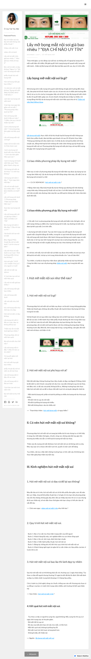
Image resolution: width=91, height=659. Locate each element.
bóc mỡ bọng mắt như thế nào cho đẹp (12, 309)
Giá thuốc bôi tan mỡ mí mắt (11, 234)
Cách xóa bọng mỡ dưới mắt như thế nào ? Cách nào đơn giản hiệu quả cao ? (12, 153)
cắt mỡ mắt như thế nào (11, 302)
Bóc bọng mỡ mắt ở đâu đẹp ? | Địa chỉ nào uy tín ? (12, 227)
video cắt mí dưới (10, 52)
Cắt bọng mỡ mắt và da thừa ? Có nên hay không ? (11, 171)
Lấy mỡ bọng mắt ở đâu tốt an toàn (11, 376)
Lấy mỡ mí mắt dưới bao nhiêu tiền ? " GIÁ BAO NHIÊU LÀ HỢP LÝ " (12, 189)
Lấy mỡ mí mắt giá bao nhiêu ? (12, 283)
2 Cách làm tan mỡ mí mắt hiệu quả (12, 277)
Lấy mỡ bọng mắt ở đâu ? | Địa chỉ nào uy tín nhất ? (11, 350)
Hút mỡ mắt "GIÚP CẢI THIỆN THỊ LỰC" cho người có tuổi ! (12, 263)
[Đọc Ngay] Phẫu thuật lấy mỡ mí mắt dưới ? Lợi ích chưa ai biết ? (11, 243)
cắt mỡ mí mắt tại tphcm (10, 271)
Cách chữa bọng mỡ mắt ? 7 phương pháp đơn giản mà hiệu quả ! (12, 130)
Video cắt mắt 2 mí (11, 48)
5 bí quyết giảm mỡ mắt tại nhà (11, 357)
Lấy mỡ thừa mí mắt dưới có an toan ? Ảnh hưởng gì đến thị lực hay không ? (12, 254)
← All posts (31, 654)
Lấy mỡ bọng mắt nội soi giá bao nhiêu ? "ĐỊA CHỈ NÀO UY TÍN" (11, 217)
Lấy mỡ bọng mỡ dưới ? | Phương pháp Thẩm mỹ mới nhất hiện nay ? (12, 200)
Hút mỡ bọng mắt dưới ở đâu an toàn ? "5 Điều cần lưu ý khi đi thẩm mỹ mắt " (12, 119)
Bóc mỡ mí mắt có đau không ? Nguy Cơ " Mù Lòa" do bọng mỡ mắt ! (12, 69)
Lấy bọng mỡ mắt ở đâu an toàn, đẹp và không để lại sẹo (11, 322)
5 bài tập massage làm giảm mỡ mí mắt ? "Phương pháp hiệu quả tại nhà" (12, 108)
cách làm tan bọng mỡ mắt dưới (12, 100)
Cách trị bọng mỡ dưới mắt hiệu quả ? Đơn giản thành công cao (12, 163)
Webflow (15, 405)
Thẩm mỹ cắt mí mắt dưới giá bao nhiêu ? (11, 330)
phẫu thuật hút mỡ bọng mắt (11, 76)
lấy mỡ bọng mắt (48, 54)
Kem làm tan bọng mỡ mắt (12, 209)
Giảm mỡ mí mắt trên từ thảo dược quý (12, 145)
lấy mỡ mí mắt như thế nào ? (12, 342)
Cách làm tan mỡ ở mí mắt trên (12, 388)
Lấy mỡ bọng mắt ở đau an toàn (11, 382)
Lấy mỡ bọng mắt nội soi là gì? (11, 138)
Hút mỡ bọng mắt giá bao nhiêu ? (12, 83)
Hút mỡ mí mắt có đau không (12, 315)
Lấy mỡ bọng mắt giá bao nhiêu (11, 290)
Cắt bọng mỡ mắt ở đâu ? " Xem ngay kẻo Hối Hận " (11, 180)
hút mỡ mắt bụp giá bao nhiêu (11, 363)
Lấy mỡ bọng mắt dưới (10, 296)
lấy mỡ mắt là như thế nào (12, 395)
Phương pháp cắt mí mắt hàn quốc (11, 336)
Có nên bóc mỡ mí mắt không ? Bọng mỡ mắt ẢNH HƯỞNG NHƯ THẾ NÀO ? (12, 91)
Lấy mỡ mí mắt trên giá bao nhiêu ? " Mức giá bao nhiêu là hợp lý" (11, 59)
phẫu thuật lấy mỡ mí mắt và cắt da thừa (12, 370)
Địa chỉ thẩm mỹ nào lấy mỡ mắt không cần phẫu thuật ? (12, 42)
